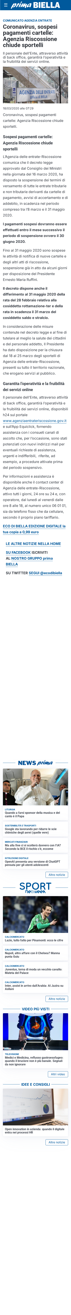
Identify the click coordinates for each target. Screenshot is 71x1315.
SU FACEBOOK (18, 552)
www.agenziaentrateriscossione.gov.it (34, 421)
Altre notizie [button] (57, 875)
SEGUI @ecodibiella (45, 573)
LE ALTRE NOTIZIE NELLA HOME (33, 543)
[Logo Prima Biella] (35, 5)
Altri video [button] (58, 1074)
